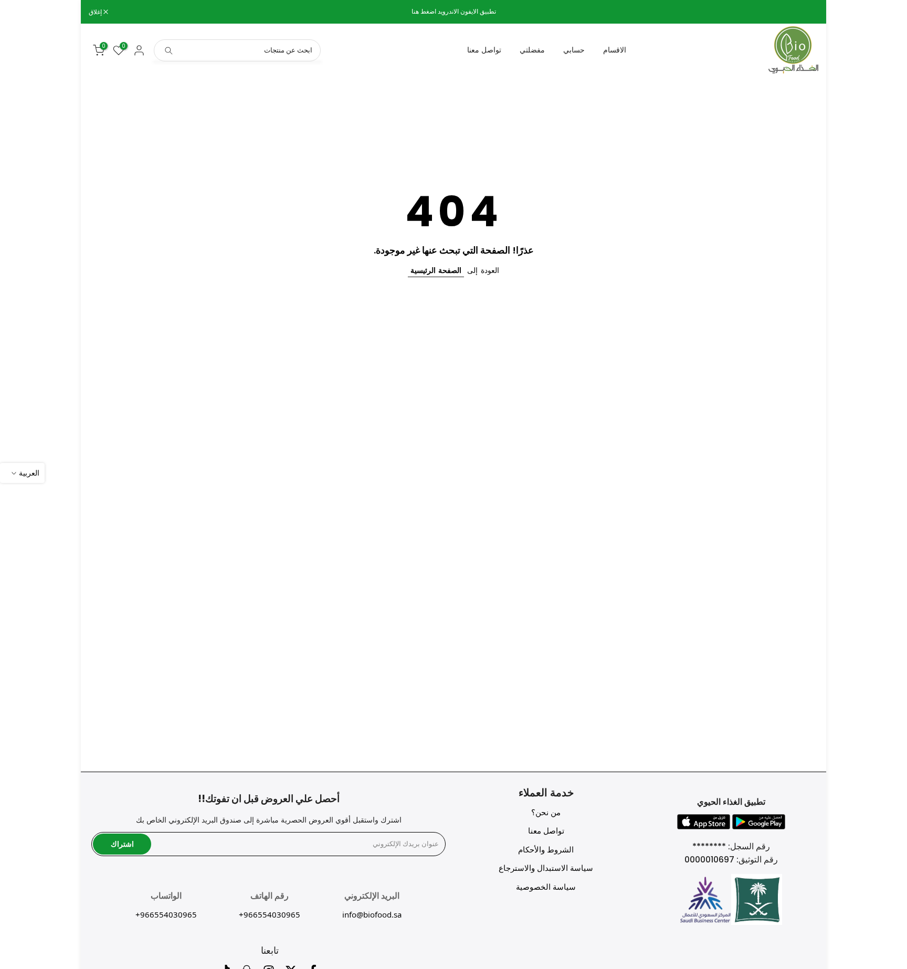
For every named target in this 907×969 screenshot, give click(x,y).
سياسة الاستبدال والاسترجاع (546, 867)
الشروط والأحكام (546, 849)
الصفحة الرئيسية (435, 270)
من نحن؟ (546, 812)
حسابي (574, 50)
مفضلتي (532, 50)
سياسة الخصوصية (546, 886)
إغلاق (806, 12)
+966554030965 (269, 914)
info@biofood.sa (372, 914)
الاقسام (614, 50)
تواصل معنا (484, 50)
